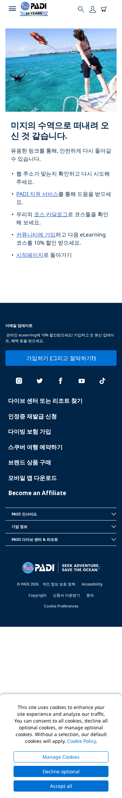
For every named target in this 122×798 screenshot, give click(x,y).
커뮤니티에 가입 (36, 234)
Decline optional (61, 771)
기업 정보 (19, 526)
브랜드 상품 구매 (29, 462)
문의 (90, 595)
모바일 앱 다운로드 (32, 478)
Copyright (37, 595)
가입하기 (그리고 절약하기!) (61, 358)
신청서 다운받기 (66, 595)
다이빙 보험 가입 (29, 431)
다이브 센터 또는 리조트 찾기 (45, 400)
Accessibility (92, 583)
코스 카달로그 (51, 214)
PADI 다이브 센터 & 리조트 (35, 539)
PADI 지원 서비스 (37, 194)
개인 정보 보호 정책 (58, 583)
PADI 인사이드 (24, 513)
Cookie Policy (81, 741)
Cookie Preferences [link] (61, 605)
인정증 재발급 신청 (32, 416)
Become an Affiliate (37, 493)
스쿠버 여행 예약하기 (35, 447)
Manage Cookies (61, 757)
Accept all (61, 786)
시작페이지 (29, 255)
